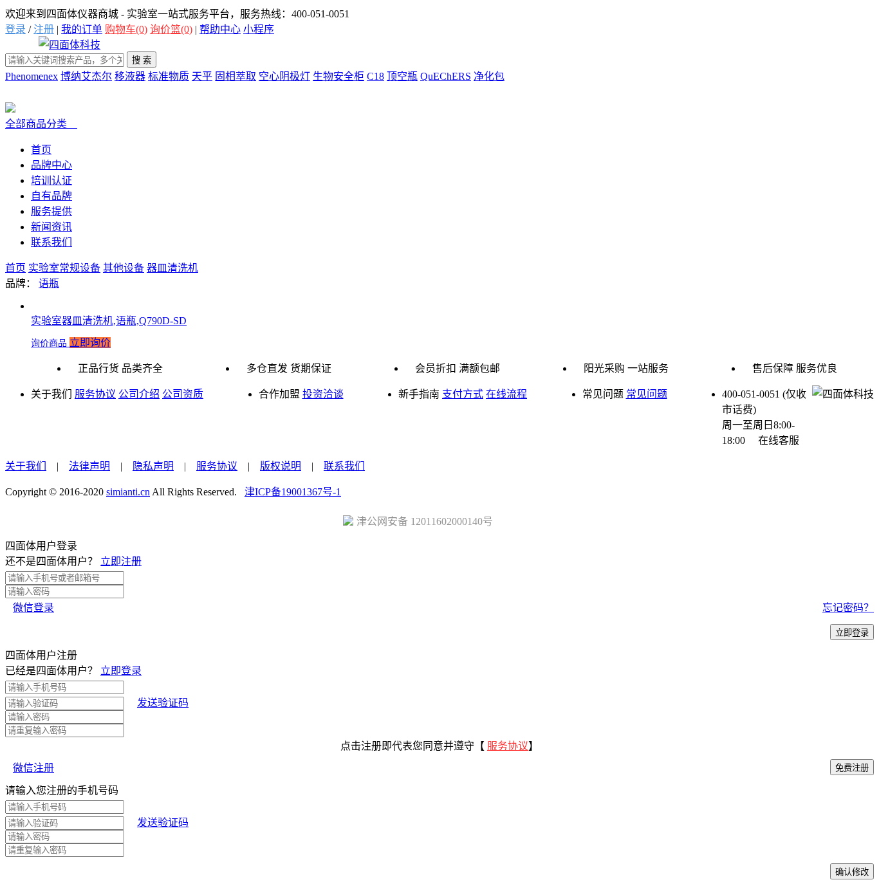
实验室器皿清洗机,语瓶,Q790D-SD (109, 320)
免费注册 (852, 768)
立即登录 (852, 633)
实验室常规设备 (64, 267)
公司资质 (182, 394)
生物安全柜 (338, 76)
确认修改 (852, 872)
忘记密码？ (848, 607)
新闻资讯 (51, 226)
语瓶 (49, 283)
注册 (43, 29)
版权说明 (280, 466)
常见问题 (646, 394)
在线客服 (773, 440)
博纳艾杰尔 (86, 76)
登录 (15, 29)
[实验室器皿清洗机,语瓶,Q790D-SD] (452, 305)
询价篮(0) (171, 29)
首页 (41, 149)
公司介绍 (139, 394)
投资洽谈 (323, 394)
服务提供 (51, 211)
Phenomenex (31, 76)
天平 (202, 76)
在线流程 (506, 394)
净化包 (489, 76)
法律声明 (89, 466)
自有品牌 (51, 195)
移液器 (130, 76)
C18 (375, 76)
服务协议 (95, 394)
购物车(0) (126, 29)
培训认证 (51, 180)
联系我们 (51, 242)
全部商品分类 (41, 123)
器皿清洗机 (172, 267)
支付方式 (462, 394)
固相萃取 (235, 76)
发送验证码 (163, 702)
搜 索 (141, 60)
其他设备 (123, 267)
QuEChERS (445, 76)
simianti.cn (128, 491)
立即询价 (90, 342)
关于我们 (25, 466)
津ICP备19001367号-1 (293, 491)
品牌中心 (51, 165)
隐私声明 (153, 466)
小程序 (258, 29)
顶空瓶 (402, 76)
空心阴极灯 (284, 76)
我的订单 (81, 29)
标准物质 (168, 76)
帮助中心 (220, 29)
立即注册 (121, 561)
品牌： (20, 283)
